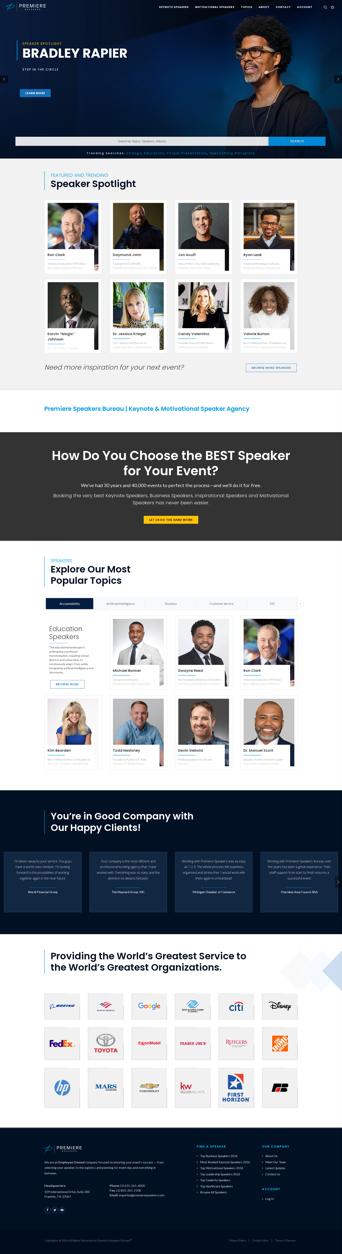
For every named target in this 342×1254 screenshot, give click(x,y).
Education (154, 153)
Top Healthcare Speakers (216, 1186)
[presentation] (300, 603)
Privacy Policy (237, 1240)
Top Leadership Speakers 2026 (220, 1174)
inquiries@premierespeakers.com (141, 1195)
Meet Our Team (275, 1162)
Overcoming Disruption (232, 153)
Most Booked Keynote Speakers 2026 (225, 1162)
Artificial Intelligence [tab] (120, 603)
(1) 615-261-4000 (132, 1185)
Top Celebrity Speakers (215, 1180)
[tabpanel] (171, 695)
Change (134, 153)
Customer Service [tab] (222, 603)
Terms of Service (285, 1240)
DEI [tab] (272, 603)
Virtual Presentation (186, 153)
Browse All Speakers (213, 1192)
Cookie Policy (260, 1240)
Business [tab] (171, 603)
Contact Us (272, 1174)
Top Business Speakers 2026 (219, 1156)
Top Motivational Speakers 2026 (221, 1168)
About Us (271, 1156)
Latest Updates (275, 1168)
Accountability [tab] (70, 603)
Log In (269, 1198)
